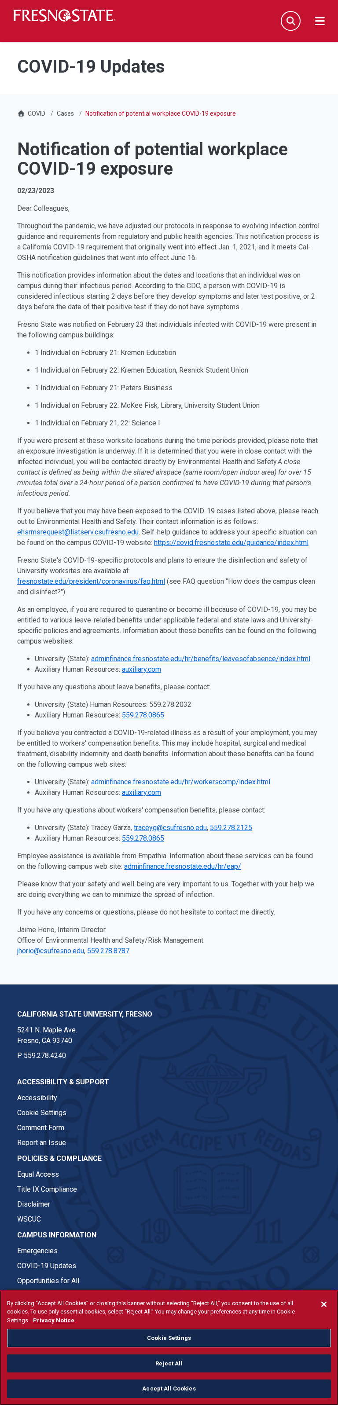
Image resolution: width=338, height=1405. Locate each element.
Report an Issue (41, 1142)
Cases (65, 113)
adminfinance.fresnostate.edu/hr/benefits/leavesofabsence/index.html (200, 659)
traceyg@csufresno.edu (170, 827)
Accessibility (37, 1098)
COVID (36, 113)
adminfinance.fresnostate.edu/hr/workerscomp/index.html (180, 782)
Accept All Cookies (168, 1388)
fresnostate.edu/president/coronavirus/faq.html (91, 581)
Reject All (168, 1363)
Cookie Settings (41, 1113)
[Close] (324, 1304)
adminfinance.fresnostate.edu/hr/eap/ (182, 866)
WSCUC (29, 1219)
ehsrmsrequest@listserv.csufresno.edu (78, 532)
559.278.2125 (231, 827)
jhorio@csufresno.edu (50, 951)
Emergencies (37, 1251)
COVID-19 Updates (46, 1266)
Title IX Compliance (47, 1189)
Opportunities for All (48, 1281)
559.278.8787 (108, 951)
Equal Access (38, 1174)
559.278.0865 (143, 715)
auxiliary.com (141, 669)
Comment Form (40, 1127)
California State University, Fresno (84, 1014)
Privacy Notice (53, 1320)
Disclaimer (33, 1204)
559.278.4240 (45, 1055)
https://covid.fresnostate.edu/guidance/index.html (231, 542)
